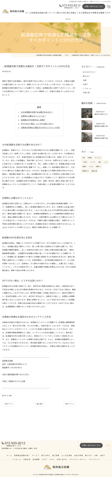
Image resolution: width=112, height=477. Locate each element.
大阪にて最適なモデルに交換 (13, 381)
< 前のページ (8, 404)
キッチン (93, 162)
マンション (97, 157)
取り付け (5, 395)
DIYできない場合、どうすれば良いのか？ (37, 124)
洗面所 (84, 166)
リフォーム (87, 88)
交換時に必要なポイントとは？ (33, 116)
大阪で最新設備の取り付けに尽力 (15, 374)
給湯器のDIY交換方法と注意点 (33, 120)
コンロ (91, 166)
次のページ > (69, 404)
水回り (85, 84)
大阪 (83, 157)
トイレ (106, 162)
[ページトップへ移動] (108, 445)
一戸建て (85, 162)
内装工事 (86, 93)
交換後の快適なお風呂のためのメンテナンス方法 (40, 128)
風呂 (99, 162)
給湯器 (90, 157)
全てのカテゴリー (89, 72)
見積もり (98, 166)
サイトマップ (94, 459)
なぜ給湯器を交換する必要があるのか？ (37, 112)
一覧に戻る (39, 404)
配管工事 (94, 171)
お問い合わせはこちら (93, 6)
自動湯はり (85, 171)
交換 (10, 395)
